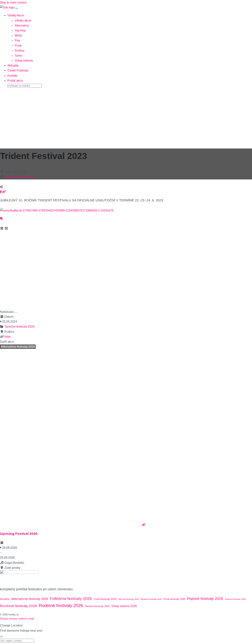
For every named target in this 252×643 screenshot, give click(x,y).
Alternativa (22, 25)
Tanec (19, 55)
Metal (18, 35)
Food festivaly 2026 (105, 598)
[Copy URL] (4, 191)
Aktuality (13, 65)
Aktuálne (4, 599)
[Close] (1, 636)
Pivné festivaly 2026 (174, 599)
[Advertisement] (126, 117)
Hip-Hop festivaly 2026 (128, 599)
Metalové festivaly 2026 (151, 599)
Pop (17, 40)
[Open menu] (16, 8)
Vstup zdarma (24, 60)
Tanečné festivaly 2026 (19, 177)
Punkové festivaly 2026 (235, 599)
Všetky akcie (23, 20)
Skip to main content (13, 2)
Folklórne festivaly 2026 (71, 598)
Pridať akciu (15, 80)
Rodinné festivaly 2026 (61, 605)
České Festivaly (17, 70)
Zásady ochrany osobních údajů (17, 618)
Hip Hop (20, 30)
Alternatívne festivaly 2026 (18, 346)
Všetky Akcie (15, 15)
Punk (18, 45)
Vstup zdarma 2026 (124, 606)
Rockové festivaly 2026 (18, 606)
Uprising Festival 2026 (19, 534)
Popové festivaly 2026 (205, 599)
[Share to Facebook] (1, 191)
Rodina (19, 50)
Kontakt (12, 75)
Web (7, 336)
